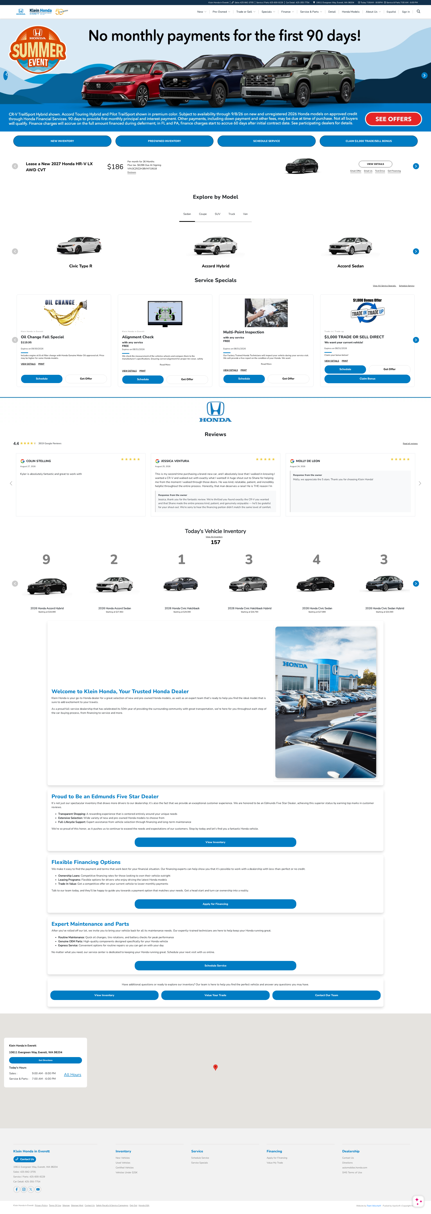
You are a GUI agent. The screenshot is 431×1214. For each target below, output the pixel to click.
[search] (418, 12)
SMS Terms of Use (352, 1172)
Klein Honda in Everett (23, 1205)
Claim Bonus (367, 379)
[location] (314, 2)
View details (375, 164)
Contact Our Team (326, 995)
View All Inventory (214, 536)
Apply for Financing (215, 904)
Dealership (350, 1151)
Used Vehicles (123, 1162)
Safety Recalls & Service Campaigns (112, 1205)
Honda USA (144, 1205)
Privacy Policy (41, 1205)
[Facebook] (16, 1189)
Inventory (123, 1151)
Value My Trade (275, 1162)
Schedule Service (406, 285)
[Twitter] (30, 1189)
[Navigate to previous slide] (2, 75)
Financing (274, 1151)
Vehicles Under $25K (127, 1172)
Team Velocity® (374, 1205)
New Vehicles (123, 1157)
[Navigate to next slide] (428, 75)
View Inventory (215, 842)
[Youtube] (38, 1189)
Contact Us (27, 1159)
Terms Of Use (55, 1205)
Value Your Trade (215, 995)
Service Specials (199, 1162)
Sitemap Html (77, 1205)
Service (197, 1151)
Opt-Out (133, 1205)
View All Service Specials (384, 285)
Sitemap (66, 1205)
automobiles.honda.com (354, 1167)
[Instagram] (23, 1189)
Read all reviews (410, 443)
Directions (347, 1162)
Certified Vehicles (125, 1167)
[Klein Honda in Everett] (42, 11)
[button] (215, 1067)
